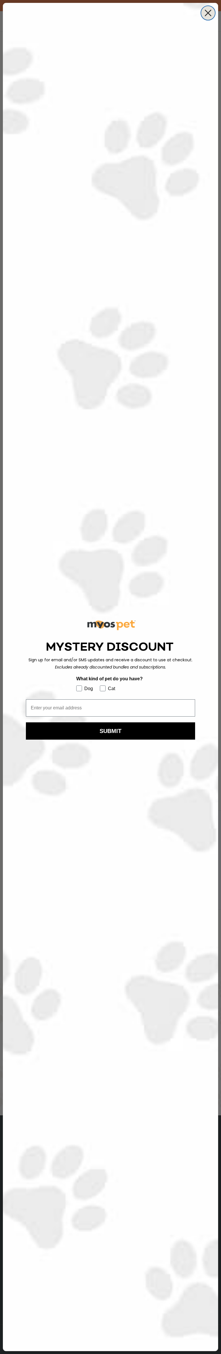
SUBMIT (110, 731)
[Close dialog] (208, 13)
